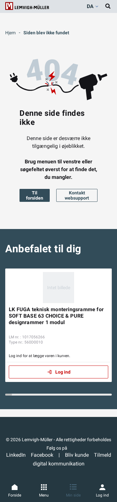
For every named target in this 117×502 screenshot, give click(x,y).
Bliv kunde (77, 455)
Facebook (42, 455)
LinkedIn (16, 455)
